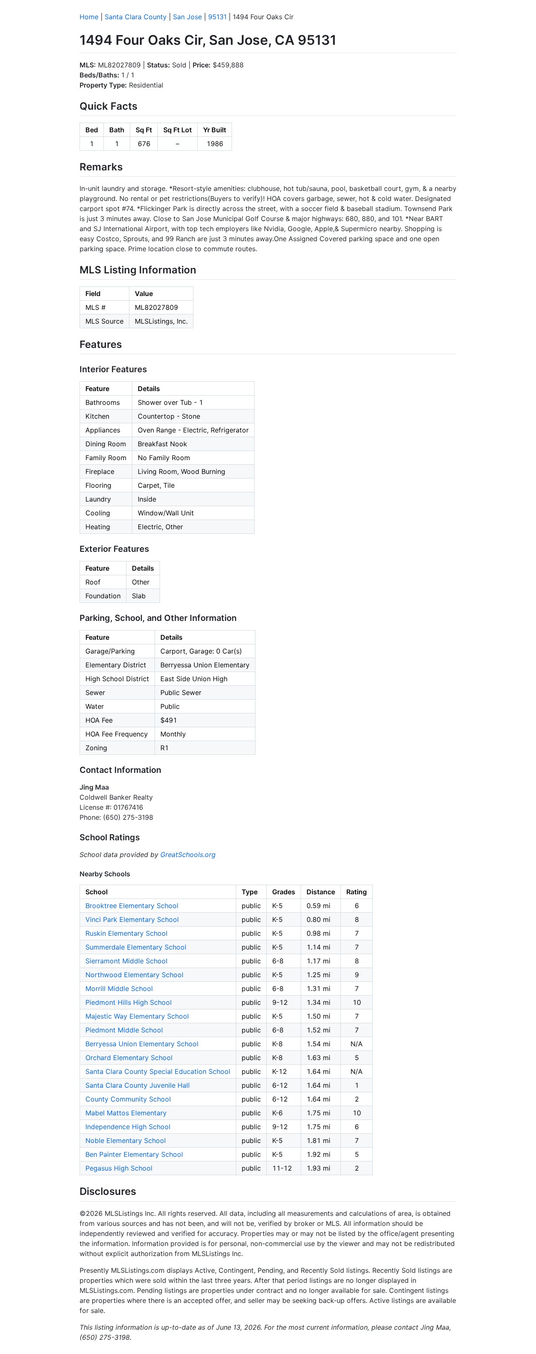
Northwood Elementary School (134, 974)
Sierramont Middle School (126, 961)
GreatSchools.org (188, 854)
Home (89, 17)
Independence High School (127, 1126)
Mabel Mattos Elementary (126, 1113)
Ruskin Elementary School (126, 933)
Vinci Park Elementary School (132, 919)
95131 (217, 17)
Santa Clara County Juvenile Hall (137, 1085)
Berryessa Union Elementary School (141, 1044)
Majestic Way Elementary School (137, 1016)
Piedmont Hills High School (128, 1002)
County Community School (128, 1099)
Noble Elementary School (125, 1140)
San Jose (187, 17)
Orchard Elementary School (129, 1057)
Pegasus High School (118, 1168)
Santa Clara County (136, 17)
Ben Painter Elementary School (134, 1154)
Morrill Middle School (119, 988)
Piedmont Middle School (124, 1030)
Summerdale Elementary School (135, 947)
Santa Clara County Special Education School (157, 1071)
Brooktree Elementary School (131, 905)
